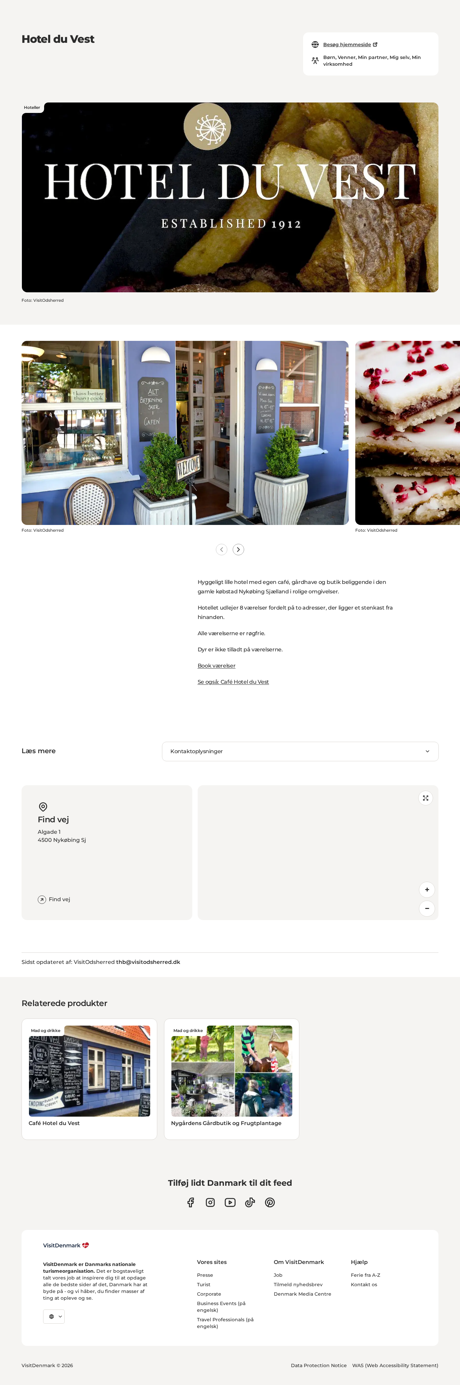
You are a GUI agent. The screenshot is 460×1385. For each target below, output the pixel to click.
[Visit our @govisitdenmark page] (250, 1202)
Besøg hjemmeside (347, 44)
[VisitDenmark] (66, 1245)
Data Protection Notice (319, 1365)
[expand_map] (425, 798)
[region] (318, 852)
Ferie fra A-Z (365, 1275)
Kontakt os (364, 1284)
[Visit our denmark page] (190, 1202)
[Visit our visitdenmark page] (230, 1202)
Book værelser (217, 665)
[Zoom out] (427, 909)
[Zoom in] (427, 890)
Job (278, 1275)
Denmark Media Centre (302, 1294)
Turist (203, 1284)
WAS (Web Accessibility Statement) (395, 1365)
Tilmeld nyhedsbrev (298, 1284)
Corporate (209, 1294)
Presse (205, 1275)
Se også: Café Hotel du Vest (233, 682)
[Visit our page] (210, 1202)
